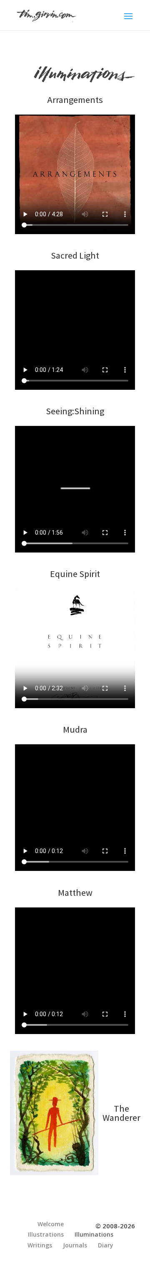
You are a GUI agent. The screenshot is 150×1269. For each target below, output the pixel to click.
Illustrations (46, 1234)
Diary (105, 1245)
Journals (75, 1245)
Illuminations (94, 1234)
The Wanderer (118, 1113)
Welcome (51, 1224)
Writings (40, 1245)
